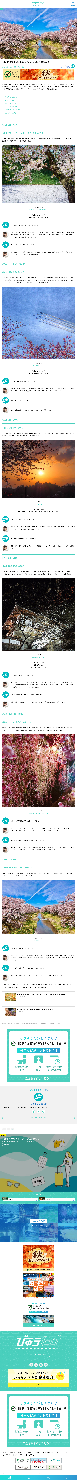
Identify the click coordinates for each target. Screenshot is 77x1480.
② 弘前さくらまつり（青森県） (14, 100)
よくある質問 (18, 1455)
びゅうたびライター (62, 1452)
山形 (7, 67)
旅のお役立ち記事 (39, 1452)
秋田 (19, 67)
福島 (15, 67)
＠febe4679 (37, 940)
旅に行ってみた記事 (9, 1452)
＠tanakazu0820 (37, 657)
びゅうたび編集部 (65, 67)
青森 (23, 67)
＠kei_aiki (37, 504)
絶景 (4, 1129)
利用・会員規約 (29, 1455)
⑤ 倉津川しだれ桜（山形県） (13, 110)
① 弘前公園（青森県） (11, 97)
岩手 (11, 67)
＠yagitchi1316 (37, 366)
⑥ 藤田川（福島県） (11, 113)
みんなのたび (50, 1452)
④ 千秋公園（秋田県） (11, 106)
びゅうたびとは (7, 1455)
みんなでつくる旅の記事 (24, 1452)
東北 (3, 67)
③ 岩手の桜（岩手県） (11, 103)
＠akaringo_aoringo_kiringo (37, 813)
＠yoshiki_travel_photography (37, 209)
